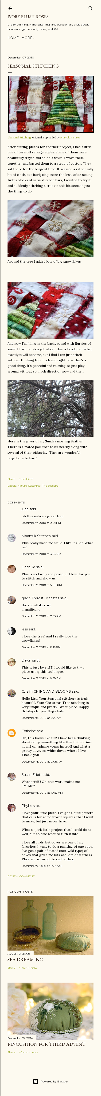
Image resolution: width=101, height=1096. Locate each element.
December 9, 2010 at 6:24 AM (42, 866)
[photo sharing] (51, 132)
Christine (29, 731)
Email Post (26, 479)
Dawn (26, 660)
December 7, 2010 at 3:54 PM (41, 554)
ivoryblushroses (70, 137)
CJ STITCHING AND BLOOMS (46, 691)
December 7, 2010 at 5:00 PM (42, 585)
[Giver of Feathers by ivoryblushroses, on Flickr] (50, 436)
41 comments (28, 967)
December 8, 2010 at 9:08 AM (42, 761)
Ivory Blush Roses (28, 16)
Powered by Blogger (54, 1081)
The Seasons (50, 485)
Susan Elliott (32, 775)
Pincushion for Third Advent (46, 1044)
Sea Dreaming (25, 959)
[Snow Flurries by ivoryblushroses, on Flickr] (50, 338)
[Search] (90, 7)
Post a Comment (21, 876)
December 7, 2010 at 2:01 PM (41, 522)
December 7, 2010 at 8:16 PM (41, 647)
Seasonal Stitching (19, 137)
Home (13, 38)
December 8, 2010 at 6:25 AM (41, 718)
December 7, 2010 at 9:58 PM (41, 678)
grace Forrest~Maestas (40, 598)
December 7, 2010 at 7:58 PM (41, 616)
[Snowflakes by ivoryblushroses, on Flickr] (50, 256)
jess (25, 629)
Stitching (34, 485)
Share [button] (11, 479)
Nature (22, 485)
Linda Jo (28, 567)
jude (25, 509)
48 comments (28, 1052)
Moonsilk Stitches (36, 536)
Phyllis (27, 806)
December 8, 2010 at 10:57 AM (42, 792)
